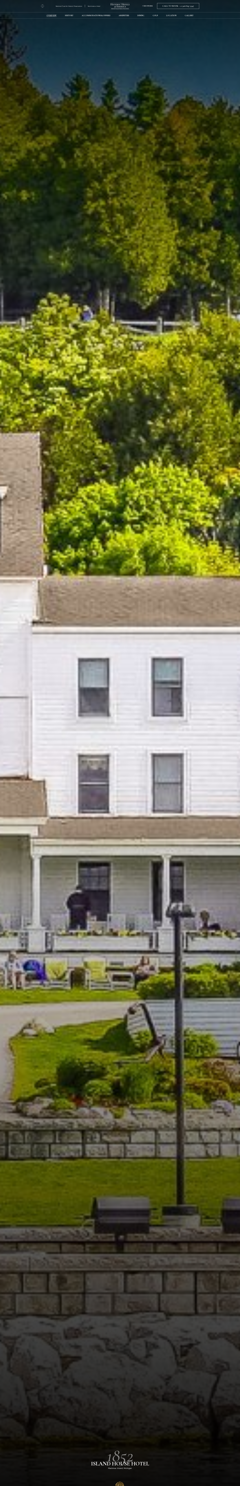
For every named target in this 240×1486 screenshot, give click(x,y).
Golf (155, 15)
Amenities (124, 15)
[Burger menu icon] (42, 6)
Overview (52, 15)
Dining (140, 15)
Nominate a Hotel (94, 6)
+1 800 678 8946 (147, 6)
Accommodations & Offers (96, 15)
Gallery (189, 15)
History (69, 15)
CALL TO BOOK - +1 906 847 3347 (178, 6)
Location (171, 15)
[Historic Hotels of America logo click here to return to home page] (120, 6)
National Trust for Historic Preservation (69, 6)
